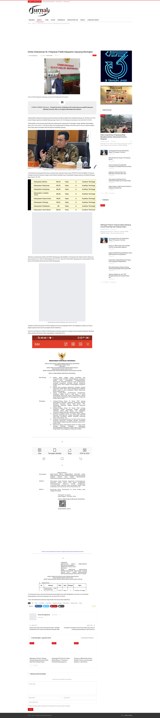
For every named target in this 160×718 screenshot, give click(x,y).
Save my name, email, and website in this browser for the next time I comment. (49, 706)
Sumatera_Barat (74, 603)
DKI (32, 603)
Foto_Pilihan (41, 603)
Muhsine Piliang (128, 715)
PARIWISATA (61, 20)
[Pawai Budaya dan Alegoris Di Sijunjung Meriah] (104, 159)
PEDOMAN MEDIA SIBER (48, 1)
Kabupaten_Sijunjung (57, 603)
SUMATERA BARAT (93, 20)
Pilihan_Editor (66, 603)
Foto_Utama (48, 603)
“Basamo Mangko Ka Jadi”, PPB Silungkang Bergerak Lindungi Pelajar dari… (119, 276)
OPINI (46, 20)
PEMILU (82, 20)
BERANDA (32, 20)
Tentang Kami (66, 1)
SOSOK (53, 20)
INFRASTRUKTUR (72, 20)
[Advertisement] (80, 37)
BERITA (39, 20)
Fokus (36, 603)
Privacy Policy (59, 1)
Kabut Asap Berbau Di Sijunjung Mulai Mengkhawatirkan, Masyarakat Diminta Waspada (113, 137)
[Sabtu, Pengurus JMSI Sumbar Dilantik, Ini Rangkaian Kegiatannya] (104, 188)
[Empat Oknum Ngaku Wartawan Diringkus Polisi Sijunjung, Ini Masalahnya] (104, 262)
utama (80, 603)
